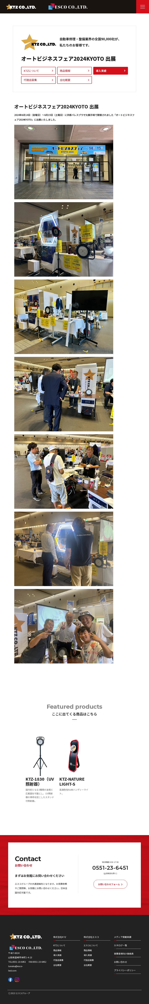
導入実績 (57, 955)
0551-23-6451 (110, 868)
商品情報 (57, 950)
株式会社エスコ (91, 936)
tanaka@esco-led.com (15, 968)
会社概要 (57, 965)
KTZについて (59, 945)
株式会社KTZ (59, 936)
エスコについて (91, 945)
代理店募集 (58, 960)
